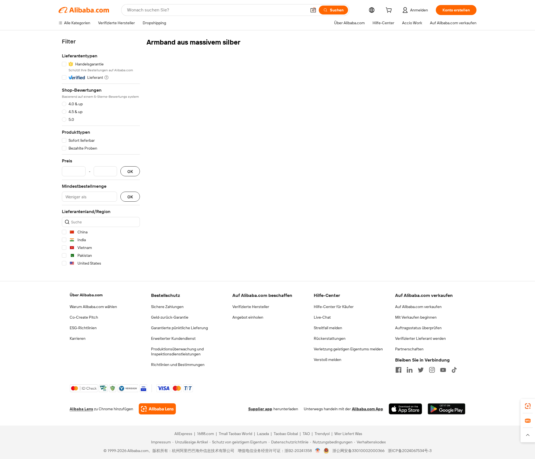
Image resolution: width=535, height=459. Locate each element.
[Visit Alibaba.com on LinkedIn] (409, 370)
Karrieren (78, 338)
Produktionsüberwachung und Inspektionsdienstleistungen (177, 351)
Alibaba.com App (367, 409)
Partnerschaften (409, 349)
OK (130, 171)
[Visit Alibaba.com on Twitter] (420, 370)
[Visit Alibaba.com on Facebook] (398, 370)
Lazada (263, 433)
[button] (313, 10)
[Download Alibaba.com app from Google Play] (446, 408)
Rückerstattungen (330, 338)
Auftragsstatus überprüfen (418, 328)
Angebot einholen (247, 317)
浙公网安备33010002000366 (358, 450)
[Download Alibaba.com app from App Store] (405, 408)
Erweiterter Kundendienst (173, 338)
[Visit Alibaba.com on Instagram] (432, 370)
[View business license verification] (317, 450)
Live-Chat (322, 317)
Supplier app (260, 409)
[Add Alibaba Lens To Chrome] (157, 408)
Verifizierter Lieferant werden (420, 338)
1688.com (205, 433)
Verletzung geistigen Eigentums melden (348, 349)
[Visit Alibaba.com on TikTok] (454, 370)
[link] (528, 406)
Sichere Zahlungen (167, 306)
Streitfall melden (328, 328)
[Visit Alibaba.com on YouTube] (443, 370)
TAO (306, 433)
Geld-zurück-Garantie (169, 317)
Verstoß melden (327, 359)
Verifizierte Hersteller (250, 306)
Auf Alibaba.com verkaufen (418, 306)
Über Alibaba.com (86, 295)
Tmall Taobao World (235, 433)
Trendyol (322, 433)
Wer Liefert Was (348, 433)
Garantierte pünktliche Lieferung (179, 328)
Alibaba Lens (81, 409)
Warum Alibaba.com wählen (93, 306)
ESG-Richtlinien (83, 328)
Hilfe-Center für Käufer (334, 306)
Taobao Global (286, 433)
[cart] (390, 11)
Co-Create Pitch (84, 317)
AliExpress (183, 433)
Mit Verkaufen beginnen (416, 317)
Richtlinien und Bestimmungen (178, 364)
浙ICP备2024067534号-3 (410, 450)
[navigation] (101, 153)
